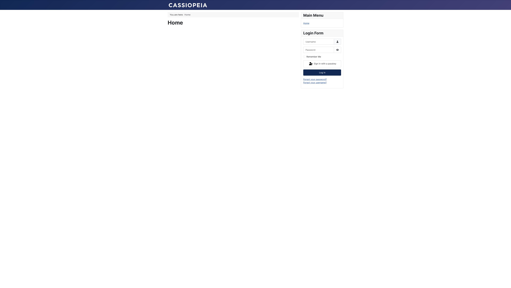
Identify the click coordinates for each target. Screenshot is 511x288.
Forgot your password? (315, 79)
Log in (322, 72)
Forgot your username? (315, 82)
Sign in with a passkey (324, 63)
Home (306, 23)
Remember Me (313, 56)
